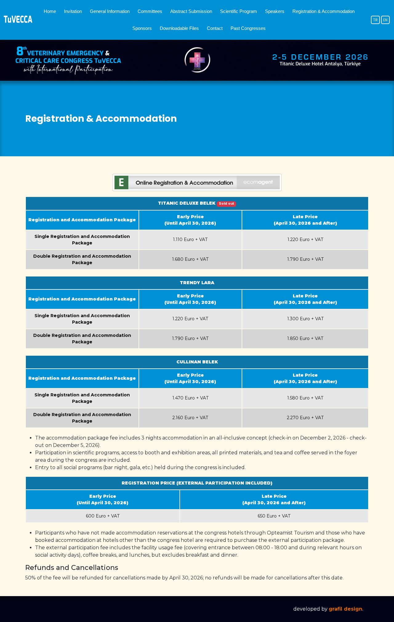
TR (375, 20)
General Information (110, 11)
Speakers (274, 11)
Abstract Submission (191, 11)
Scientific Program (238, 11)
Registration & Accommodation (323, 11)
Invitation (73, 11)
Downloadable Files (179, 28)
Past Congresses (248, 28)
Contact (215, 28)
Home (50, 11)
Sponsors (142, 28)
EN (385, 20)
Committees (150, 11)
